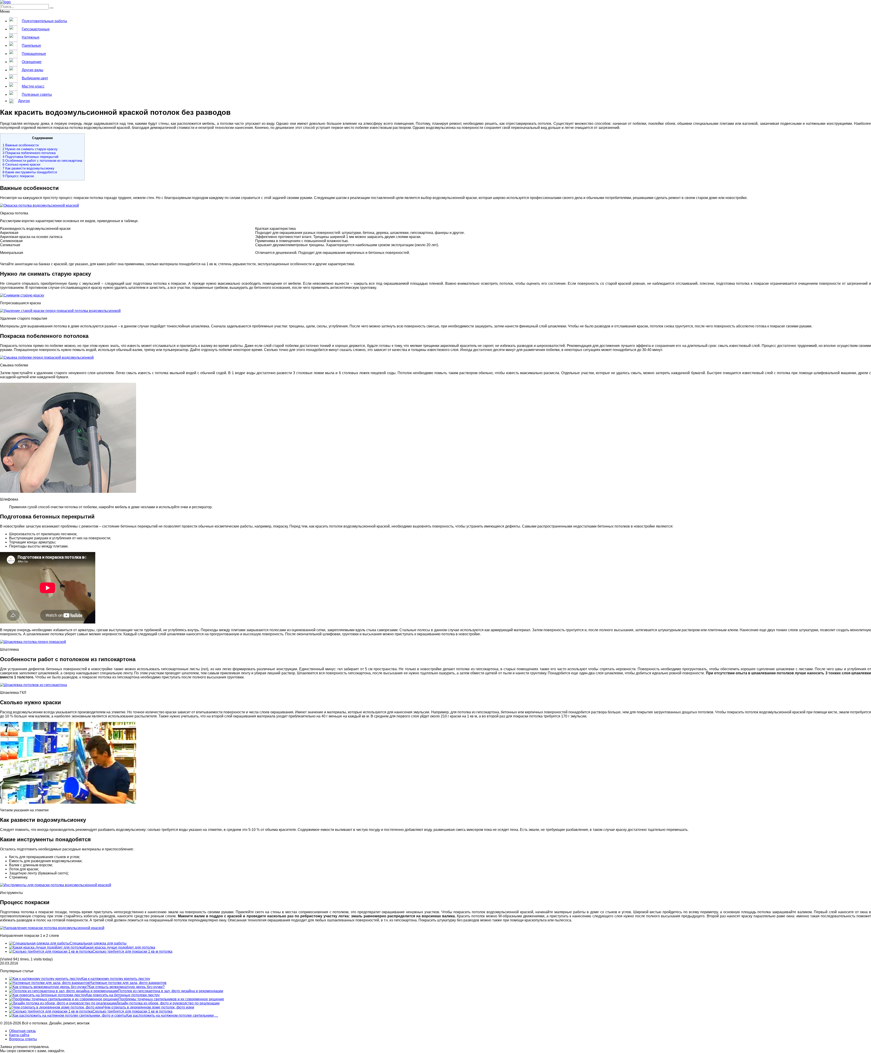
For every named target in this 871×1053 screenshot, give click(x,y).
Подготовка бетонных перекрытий (30, 157)
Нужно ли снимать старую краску (30, 149)
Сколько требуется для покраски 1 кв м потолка (132, 951)
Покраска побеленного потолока (29, 153)
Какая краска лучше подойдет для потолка (119, 947)
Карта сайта (19, 1035)
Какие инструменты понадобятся (29, 172)
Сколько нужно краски (21, 164)
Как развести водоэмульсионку (28, 168)
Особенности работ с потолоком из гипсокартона (42, 160)
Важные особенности (20, 145)
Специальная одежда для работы (98, 943)
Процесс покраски (18, 176)
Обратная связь (22, 1031)
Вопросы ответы (23, 1039)
